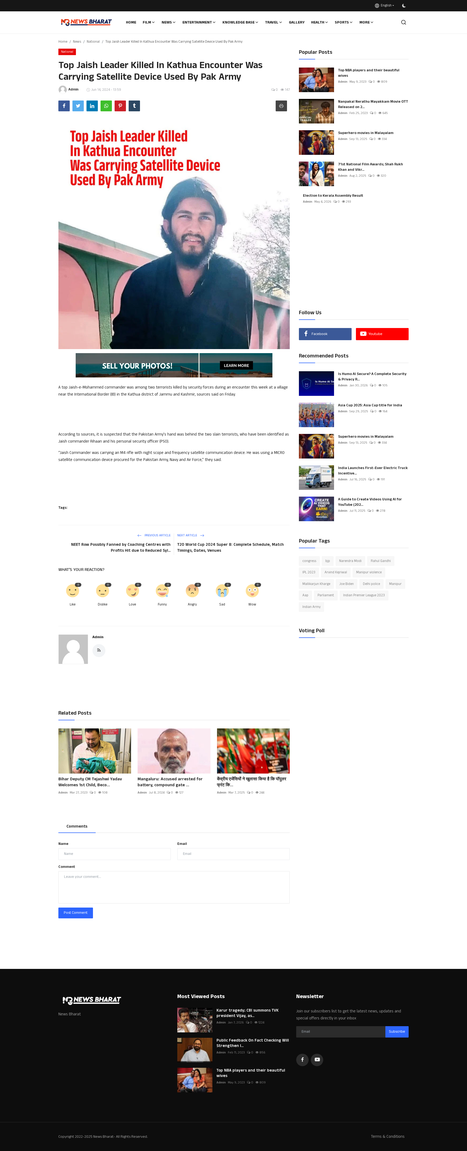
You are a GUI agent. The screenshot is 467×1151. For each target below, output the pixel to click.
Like (72, 604)
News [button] (167, 22)
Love (132, 604)
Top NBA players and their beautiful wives (368, 73)
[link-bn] (174, 365)
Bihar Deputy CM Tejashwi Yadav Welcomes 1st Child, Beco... (90, 782)
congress (309, 560)
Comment (66, 866)
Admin (98, 637)
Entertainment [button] (197, 22)
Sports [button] (342, 22)
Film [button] (147, 22)
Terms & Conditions (388, 1136)
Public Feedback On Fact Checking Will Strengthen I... (252, 1043)
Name (63, 843)
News (77, 41)
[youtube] (317, 1060)
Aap (305, 595)
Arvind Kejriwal (336, 572)
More (364, 22)
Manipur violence (369, 572)
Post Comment (76, 912)
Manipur (395, 583)
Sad (222, 604)
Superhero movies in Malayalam (365, 133)
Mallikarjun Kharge (316, 583)
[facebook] (302, 1060)
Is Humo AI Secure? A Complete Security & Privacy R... (372, 376)
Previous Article (157, 535)
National (93, 41)
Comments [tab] (77, 826)
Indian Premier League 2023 (364, 595)
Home (131, 22)
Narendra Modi (350, 560)
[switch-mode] (404, 6)
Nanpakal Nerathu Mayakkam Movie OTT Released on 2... (373, 104)
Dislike (102, 604)
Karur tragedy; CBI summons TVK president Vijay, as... (247, 1013)
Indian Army (311, 606)
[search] (404, 22)
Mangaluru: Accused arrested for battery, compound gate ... (170, 782)
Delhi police (371, 583)
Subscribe (397, 1031)
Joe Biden (346, 583)
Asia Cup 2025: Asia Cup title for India (370, 405)
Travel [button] (271, 22)
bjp (327, 560)
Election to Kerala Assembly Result (333, 195)
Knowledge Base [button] (238, 22)
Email (182, 843)
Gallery (297, 22)
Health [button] (317, 22)
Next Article (187, 535)
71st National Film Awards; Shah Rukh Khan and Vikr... (370, 167)
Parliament (326, 595)
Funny (162, 604)
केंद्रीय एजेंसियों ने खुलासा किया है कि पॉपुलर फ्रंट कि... (251, 782)
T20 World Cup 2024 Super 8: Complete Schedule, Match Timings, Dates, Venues (230, 547)
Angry (192, 604)
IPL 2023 (308, 572)
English (385, 5)
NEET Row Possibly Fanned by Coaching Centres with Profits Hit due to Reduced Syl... (121, 547)
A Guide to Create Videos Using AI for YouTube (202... (370, 502)
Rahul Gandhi (381, 560)
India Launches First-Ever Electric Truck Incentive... (373, 470)
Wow (252, 604)
